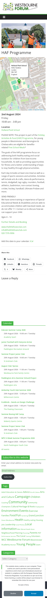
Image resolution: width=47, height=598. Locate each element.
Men (18, 529)
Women (13, 545)
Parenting (26, 533)
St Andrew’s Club (10, 361)
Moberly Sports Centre (13, 421)
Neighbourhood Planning (11, 533)
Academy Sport (10, 337)
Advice (26, 491)
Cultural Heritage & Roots (23, 506)
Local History (20, 525)
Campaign (22, 496)
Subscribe (8, 477)
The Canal (20, 536)
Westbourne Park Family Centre (16, 373)
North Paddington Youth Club (16, 445)
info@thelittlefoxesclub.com (14, 230)
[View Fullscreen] (42, 60)
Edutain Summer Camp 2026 (13, 330)
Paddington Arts (10, 385)
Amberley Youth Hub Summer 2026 (16, 390)
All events (5, 449)
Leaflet (30, 110)
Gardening (24, 516)
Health (19, 520)
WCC (4, 539)
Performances (5, 536)
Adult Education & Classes (12, 492)
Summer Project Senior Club (13, 426)
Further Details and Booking (14, 222)
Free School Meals (16, 147)
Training (28, 536)
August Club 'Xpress (9, 366)
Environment (10, 511)
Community (18, 501)
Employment (39, 507)
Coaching (4, 503)
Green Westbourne (7, 520)
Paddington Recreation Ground (16, 349)
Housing (39, 520)
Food (13, 515)
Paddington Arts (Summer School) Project (18, 378)
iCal (31, 241)
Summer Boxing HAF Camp (12, 414)
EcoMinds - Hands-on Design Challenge (17, 402)
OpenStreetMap (39, 110)
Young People (26, 544)
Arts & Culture (35, 492)
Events (23, 511)
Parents (33, 532)
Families (5, 515)
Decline (13, 593)
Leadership (10, 524)
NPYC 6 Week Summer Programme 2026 (18, 438)
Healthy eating (29, 520)
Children (35, 496)
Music (33, 529)
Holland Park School (10, 130)
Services (13, 536)
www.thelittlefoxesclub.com (13, 227)
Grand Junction (36, 515)
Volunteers (35, 536)
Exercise (33, 510)
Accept (33, 593)
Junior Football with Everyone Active (16, 342)
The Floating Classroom (13, 409)
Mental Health (25, 529)
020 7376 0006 (7, 233)
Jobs (3, 524)
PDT (39, 533)
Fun (18, 515)
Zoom (38, 545)
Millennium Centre (11, 397)
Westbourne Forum (18, 539)
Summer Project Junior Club (13, 354)
